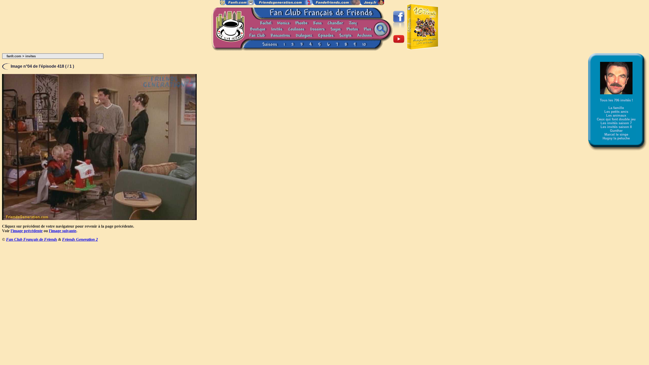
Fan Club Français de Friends (31, 239)
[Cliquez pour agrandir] (99, 218)
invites (30, 56)
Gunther (616, 131)
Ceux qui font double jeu (616, 119)
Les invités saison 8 (616, 127)
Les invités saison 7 (616, 123)
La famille (616, 108)
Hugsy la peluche (616, 138)
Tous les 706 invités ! (616, 100)
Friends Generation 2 (80, 239)
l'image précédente (27, 231)
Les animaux (616, 115)
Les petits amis (616, 112)
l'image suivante (62, 231)
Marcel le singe (616, 134)
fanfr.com (14, 56)
